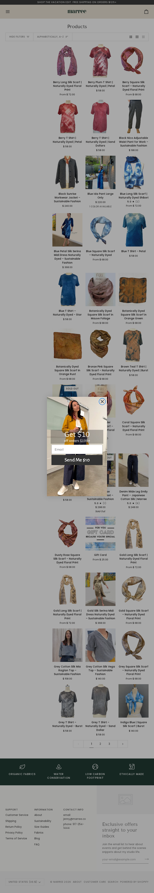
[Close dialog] (102, 401)
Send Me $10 (77, 460)
